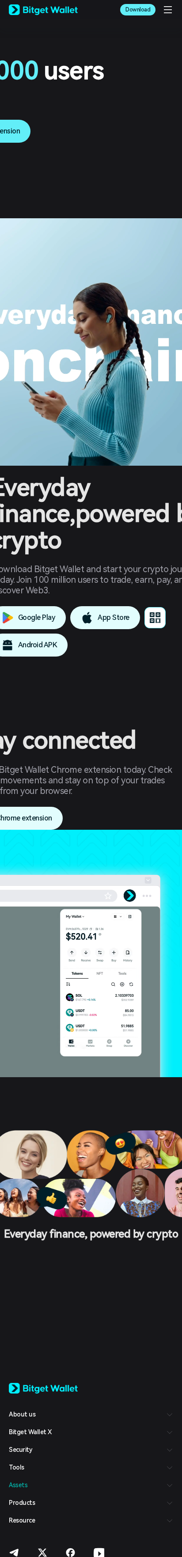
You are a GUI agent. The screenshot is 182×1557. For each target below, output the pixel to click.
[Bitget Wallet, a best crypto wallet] (43, 9)
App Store (113, 617)
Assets (18, 1485)
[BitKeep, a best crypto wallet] (43, 1387)
